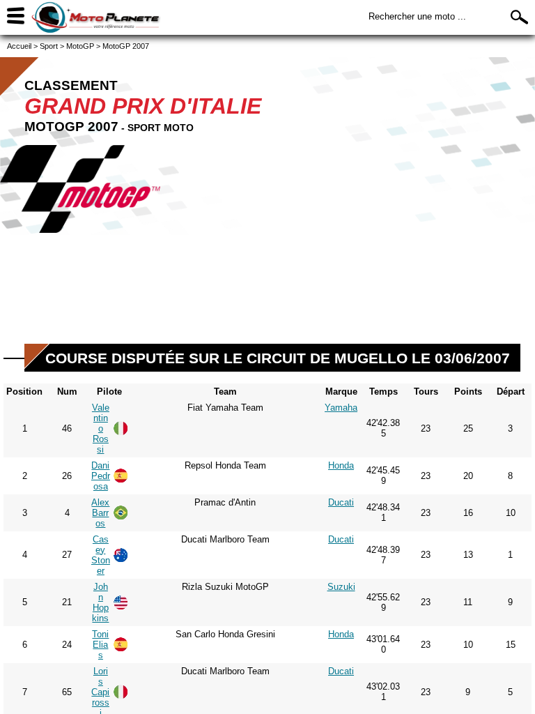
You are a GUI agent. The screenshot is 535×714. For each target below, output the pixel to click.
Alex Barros (100, 513)
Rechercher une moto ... (417, 16)
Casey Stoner (100, 555)
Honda (341, 465)
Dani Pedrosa (100, 476)
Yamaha (341, 407)
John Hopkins (100, 602)
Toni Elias (100, 644)
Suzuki (341, 587)
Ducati (341, 502)
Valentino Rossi (100, 428)
